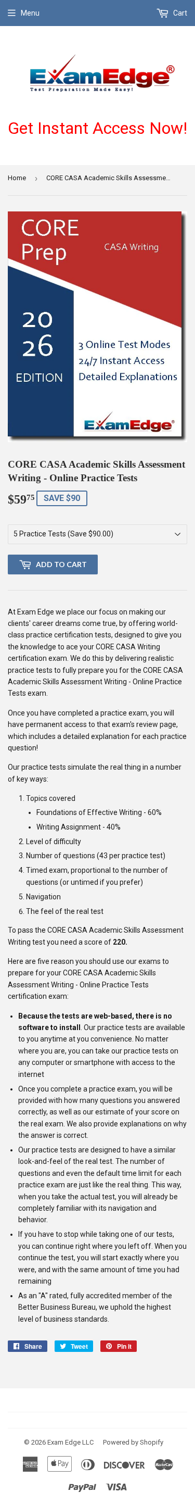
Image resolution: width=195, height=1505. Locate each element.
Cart (179, 13)
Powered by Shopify (133, 1442)
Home (17, 178)
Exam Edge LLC (70, 1442)
